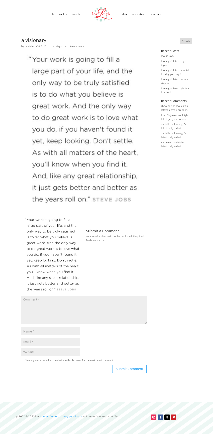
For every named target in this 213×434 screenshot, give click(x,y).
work (61, 14)
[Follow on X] (167, 417)
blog (124, 14)
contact (156, 14)
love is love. (167, 56)
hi (53, 14)
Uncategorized (59, 46)
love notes (137, 14)
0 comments (77, 46)
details (76, 14)
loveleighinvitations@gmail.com (61, 416)
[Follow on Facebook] (160, 417)
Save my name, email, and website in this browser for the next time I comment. (69, 360)
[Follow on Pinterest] (173, 417)
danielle (29, 46)
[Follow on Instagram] (153, 417)
